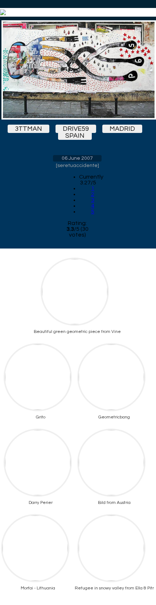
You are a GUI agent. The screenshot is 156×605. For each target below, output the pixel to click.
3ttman (28, 128)
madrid (122, 128)
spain (75, 135)
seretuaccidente (77, 165)
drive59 (76, 128)
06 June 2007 (77, 158)
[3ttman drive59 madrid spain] (77, 70)
